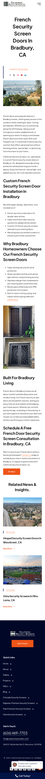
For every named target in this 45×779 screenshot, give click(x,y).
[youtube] (21, 75)
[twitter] (14, 75)
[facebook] (10, 75)
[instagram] (18, 75)
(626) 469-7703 (15, 733)
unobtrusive (12, 299)
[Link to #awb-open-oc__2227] (39, 4)
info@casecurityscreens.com (16, 738)
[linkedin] (25, 75)
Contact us (26, 455)
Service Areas (23, 69)
